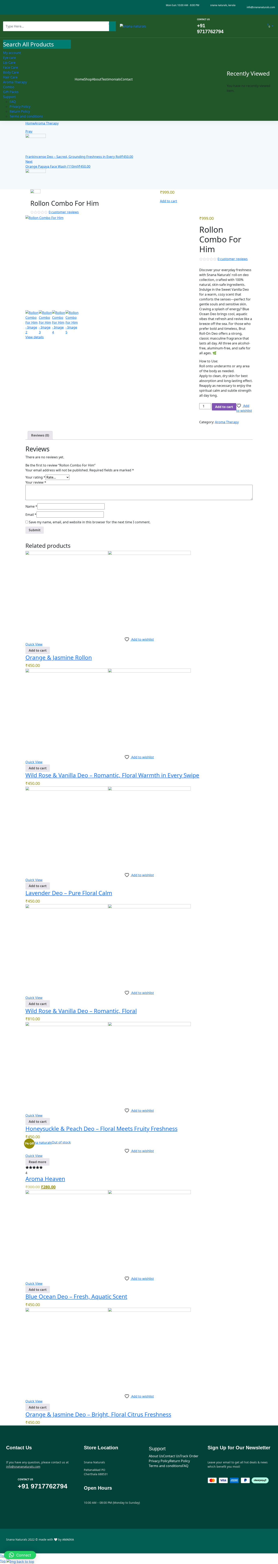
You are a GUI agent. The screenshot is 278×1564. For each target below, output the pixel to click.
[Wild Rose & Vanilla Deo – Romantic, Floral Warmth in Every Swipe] (108, 709)
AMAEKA (68, 1539)
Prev (28, 131)
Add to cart (168, 201)
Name (31, 506)
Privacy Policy (159, 1461)
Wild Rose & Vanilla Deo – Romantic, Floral (81, 1011)
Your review (35, 482)
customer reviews (64, 212)
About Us (156, 1456)
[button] (37, 650)
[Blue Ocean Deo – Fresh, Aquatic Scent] (108, 1231)
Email (30, 514)
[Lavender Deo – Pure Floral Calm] (108, 827)
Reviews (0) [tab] (40, 435)
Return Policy (180, 1461)
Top (3, 1561)
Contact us (203, 19)
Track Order (189, 1456)
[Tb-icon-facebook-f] (5, 7)
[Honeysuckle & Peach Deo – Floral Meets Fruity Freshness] (108, 1063)
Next (29, 161)
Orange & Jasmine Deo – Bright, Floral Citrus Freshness (98, 1414)
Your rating (35, 477)
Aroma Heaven (45, 1178)
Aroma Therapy (47, 123)
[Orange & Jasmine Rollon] (108, 592)
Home (30, 123)
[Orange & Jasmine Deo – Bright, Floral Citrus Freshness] (108, 1348)
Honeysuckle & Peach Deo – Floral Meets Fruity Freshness (101, 1128)
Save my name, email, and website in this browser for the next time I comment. (89, 522)
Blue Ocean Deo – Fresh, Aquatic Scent (76, 1296)
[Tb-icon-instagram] (13, 7)
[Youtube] (21, 7)
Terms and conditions (165, 1466)
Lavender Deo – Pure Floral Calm (68, 893)
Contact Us (171, 1456)
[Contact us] (192, 26)
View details (34, 337)
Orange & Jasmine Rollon (58, 657)
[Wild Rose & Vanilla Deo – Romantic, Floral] (108, 945)
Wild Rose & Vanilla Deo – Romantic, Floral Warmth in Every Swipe (112, 775)
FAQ (185, 1466)
